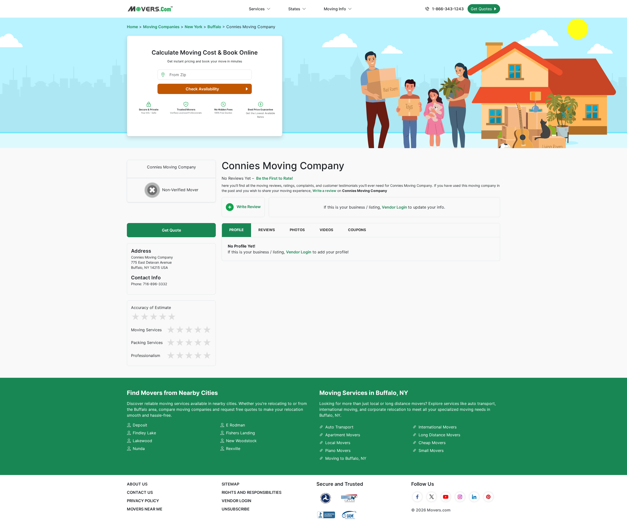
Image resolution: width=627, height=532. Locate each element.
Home (132, 26)
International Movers (438, 427)
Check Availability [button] (202, 88)
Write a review (324, 191)
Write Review (248, 206)
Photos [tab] (297, 230)
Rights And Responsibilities (251, 492)
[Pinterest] (488, 497)
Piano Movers (337, 450)
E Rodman (235, 425)
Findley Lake (144, 432)
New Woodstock (241, 440)
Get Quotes (482, 8)
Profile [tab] (236, 230)
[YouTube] (446, 497)
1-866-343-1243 (447, 8)
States (294, 8)
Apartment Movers (342, 434)
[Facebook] (417, 497)
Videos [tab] (326, 230)
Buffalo (214, 26)
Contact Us (140, 492)
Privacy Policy (143, 500)
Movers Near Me (144, 509)
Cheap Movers (432, 442)
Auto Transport (339, 427)
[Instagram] (460, 497)
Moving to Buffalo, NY (345, 458)
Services (257, 8)
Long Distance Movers (439, 434)
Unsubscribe (236, 509)
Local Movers (337, 442)
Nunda (139, 448)
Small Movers (431, 450)
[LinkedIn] (474, 497)
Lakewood (142, 440)
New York (193, 26)
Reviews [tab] (266, 230)
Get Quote (171, 230)
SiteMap (230, 484)
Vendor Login (394, 207)
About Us (137, 484)
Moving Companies (161, 26)
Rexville (233, 448)
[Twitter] (431, 497)
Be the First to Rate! (274, 178)
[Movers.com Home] (150, 9)
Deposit (140, 425)
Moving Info (335, 8)
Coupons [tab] (357, 230)
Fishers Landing (240, 432)
